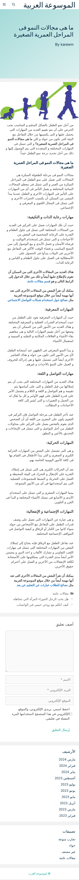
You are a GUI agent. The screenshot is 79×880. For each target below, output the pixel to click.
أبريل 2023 (67, 803)
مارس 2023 (67, 809)
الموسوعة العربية (49, 4)
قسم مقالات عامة (39, 281)
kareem (67, 44)
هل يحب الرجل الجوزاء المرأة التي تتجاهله (41, 599)
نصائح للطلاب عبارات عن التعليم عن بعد (42, 585)
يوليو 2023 (68, 784)
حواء (72, 845)
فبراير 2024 (67, 765)
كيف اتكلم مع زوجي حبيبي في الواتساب (43, 604)
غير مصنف (68, 852)
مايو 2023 (68, 797)
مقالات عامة (61, 593)
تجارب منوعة (66, 839)
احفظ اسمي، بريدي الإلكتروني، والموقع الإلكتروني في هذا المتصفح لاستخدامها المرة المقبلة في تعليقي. (41, 713)
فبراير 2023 (67, 815)
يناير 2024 (68, 772)
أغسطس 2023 (65, 778)
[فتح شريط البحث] (13, 4)
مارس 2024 (67, 759)
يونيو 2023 (68, 790)
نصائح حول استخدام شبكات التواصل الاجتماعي (38, 300)
